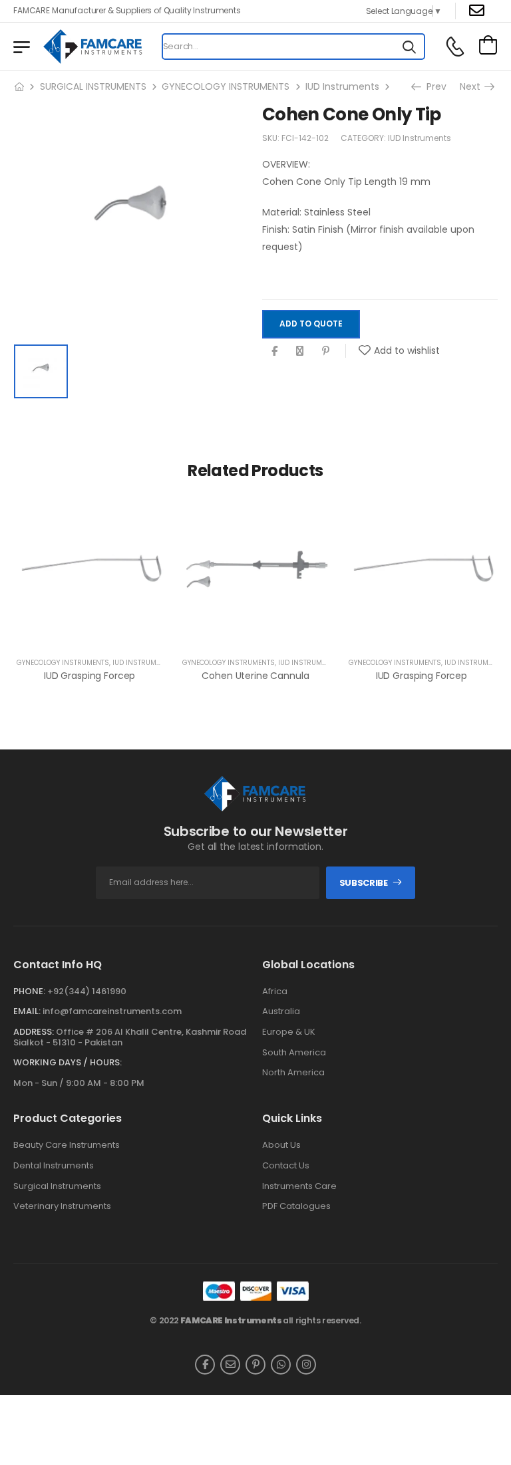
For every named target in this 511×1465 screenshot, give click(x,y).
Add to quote (311, 323)
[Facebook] (274, 351)
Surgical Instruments (57, 1186)
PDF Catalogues (296, 1206)
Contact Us (285, 1165)
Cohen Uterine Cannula (255, 675)
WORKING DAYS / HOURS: (67, 1062)
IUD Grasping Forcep (89, 675)
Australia (281, 1011)
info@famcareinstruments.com (112, 1011)
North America (293, 1072)
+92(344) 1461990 (86, 991)
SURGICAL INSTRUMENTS (93, 86)
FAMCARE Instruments (231, 1320)
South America (294, 1052)
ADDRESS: (33, 1031)
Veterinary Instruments (62, 1206)
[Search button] (409, 46)
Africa (274, 991)
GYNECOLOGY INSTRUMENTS (225, 86)
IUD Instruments (342, 86)
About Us (281, 1145)
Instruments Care (299, 1186)
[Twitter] (299, 351)
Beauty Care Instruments (66, 1145)
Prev (432, 86)
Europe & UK (288, 1032)
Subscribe (363, 882)
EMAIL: (27, 1011)
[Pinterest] (325, 351)
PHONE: (29, 991)
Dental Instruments (53, 1165)
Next (471, 86)
